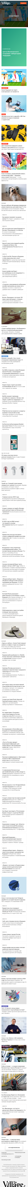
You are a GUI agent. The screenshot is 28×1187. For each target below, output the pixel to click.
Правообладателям (18, 1152)
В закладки (4, 326)
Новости (4, 214)
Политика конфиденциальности (5, 1153)
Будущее (3, 203)
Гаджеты (3, 481)
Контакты (4, 1156)
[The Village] (6, 3)
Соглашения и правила (18, 1157)
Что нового (4, 1092)
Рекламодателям (5, 1159)
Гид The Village (5, 453)
